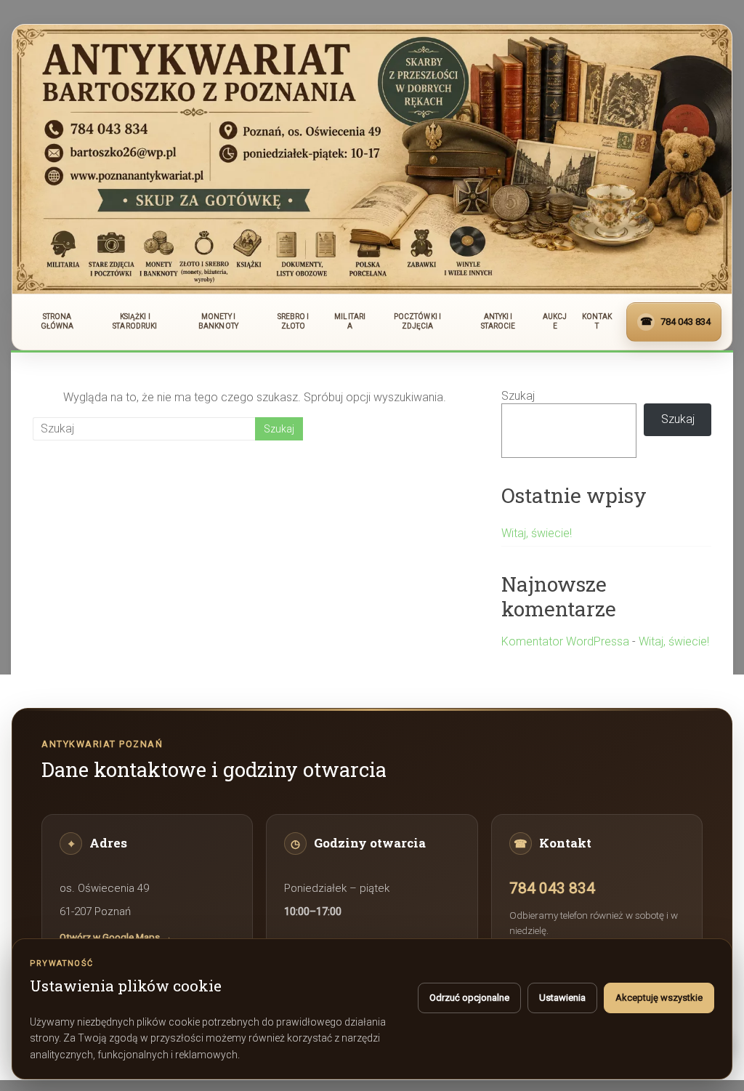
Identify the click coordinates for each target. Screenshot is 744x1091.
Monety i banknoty (218, 321)
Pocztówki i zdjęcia (417, 321)
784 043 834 (552, 888)
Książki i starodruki (135, 321)
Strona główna (57, 321)
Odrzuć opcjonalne (469, 997)
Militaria (349, 321)
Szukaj (518, 396)
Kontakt (597, 321)
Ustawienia (562, 997)
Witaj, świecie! (536, 533)
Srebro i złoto (294, 321)
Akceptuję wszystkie (659, 997)
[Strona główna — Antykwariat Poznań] (372, 159)
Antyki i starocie (498, 321)
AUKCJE (555, 321)
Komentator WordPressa (565, 641)
